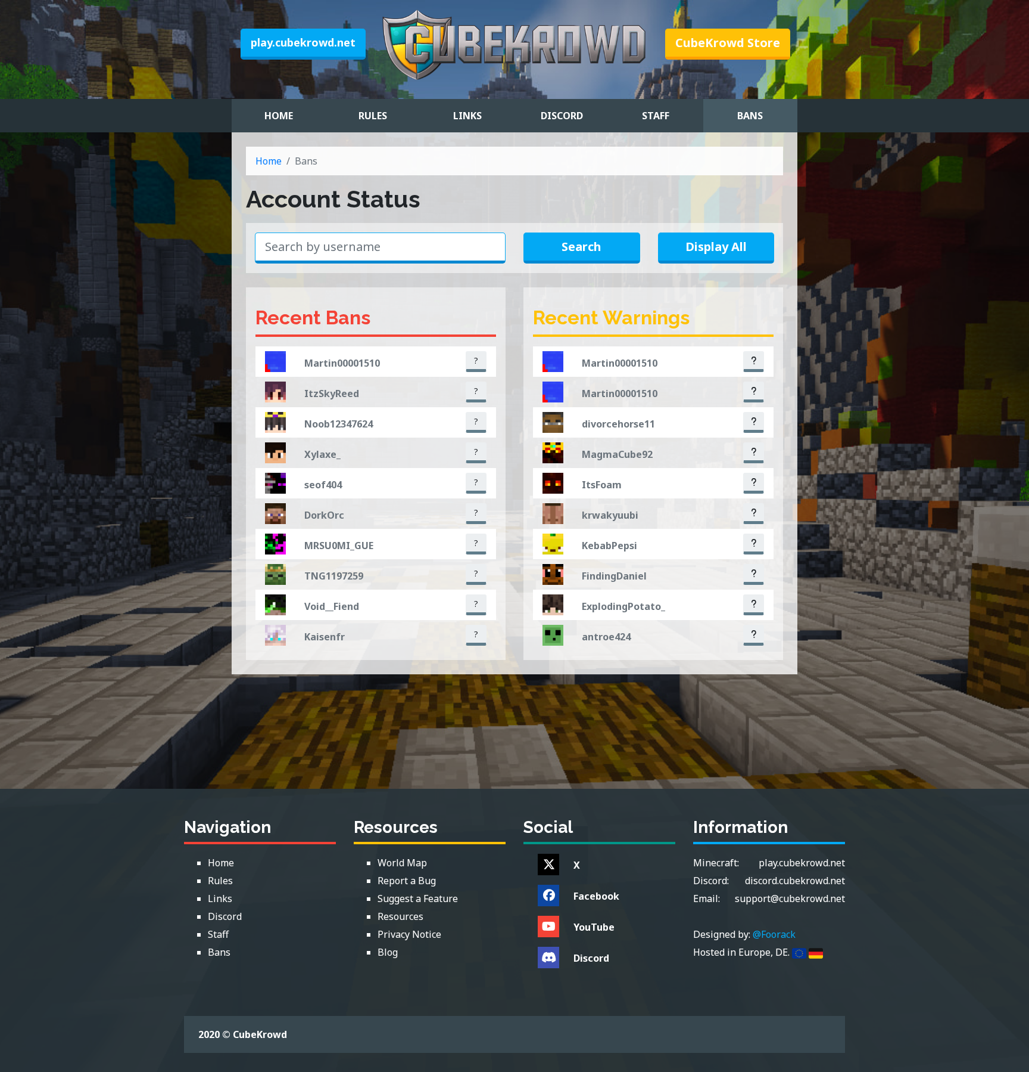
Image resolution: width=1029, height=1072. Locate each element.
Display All (716, 246)
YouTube (594, 927)
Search (581, 246)
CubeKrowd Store (727, 43)
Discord (562, 115)
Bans (750, 115)
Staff (655, 115)
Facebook (596, 896)
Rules (372, 115)
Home (278, 115)
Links (467, 115)
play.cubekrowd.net (303, 42)
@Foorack (774, 934)
